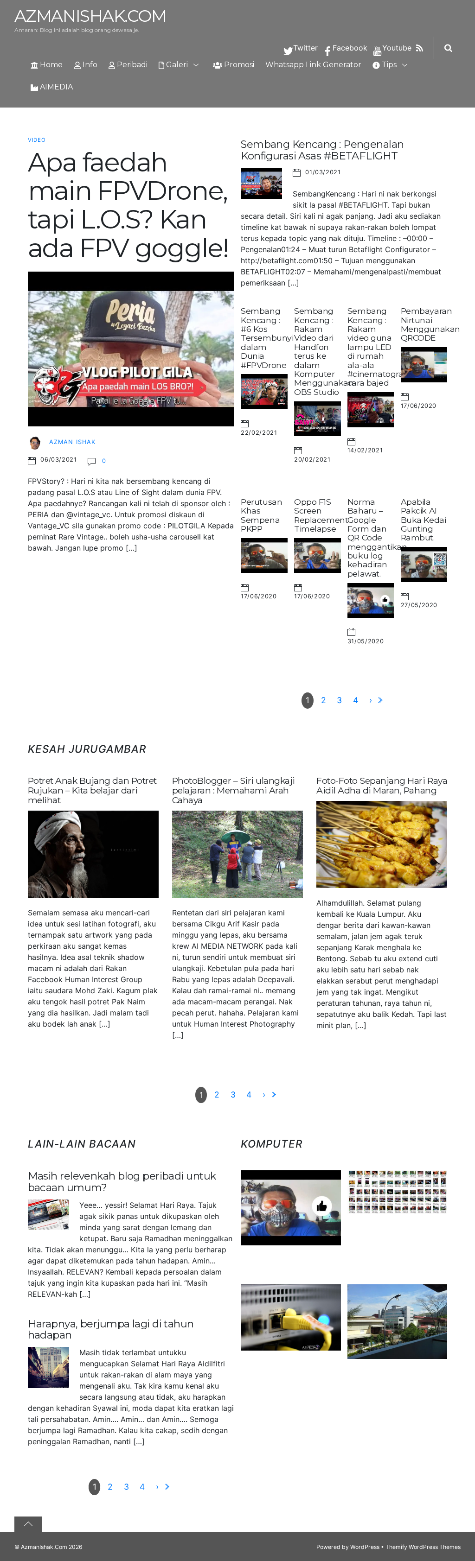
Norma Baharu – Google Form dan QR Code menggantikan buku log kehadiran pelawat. (377, 537)
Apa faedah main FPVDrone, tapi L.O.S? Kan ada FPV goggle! (128, 205)
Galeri (176, 64)
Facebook (348, 47)
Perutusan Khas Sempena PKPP (261, 515)
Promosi (238, 64)
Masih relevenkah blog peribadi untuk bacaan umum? (122, 1181)
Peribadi (131, 64)
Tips (388, 64)
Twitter (304, 47)
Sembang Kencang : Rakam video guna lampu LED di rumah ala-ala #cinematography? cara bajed (385, 346)
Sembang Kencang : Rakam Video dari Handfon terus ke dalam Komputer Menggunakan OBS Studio (323, 351)
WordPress (364, 1546)
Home (50, 64)
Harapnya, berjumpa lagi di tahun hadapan (111, 1329)
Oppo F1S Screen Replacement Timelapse (321, 515)
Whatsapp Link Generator (313, 64)
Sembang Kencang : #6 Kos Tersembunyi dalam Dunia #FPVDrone (267, 337)
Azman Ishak (72, 441)
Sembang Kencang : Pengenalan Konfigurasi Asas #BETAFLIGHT (322, 150)
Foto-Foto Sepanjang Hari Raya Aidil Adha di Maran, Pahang (381, 785)
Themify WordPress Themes (423, 1546)
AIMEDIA (55, 86)
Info (89, 64)
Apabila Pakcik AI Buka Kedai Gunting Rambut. (423, 519)
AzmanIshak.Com (44, 1546)
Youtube (395, 47)
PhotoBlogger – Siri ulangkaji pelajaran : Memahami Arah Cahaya (233, 790)
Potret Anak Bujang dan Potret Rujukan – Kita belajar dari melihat (92, 790)
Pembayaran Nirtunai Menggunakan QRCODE (430, 324)
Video (37, 140)
